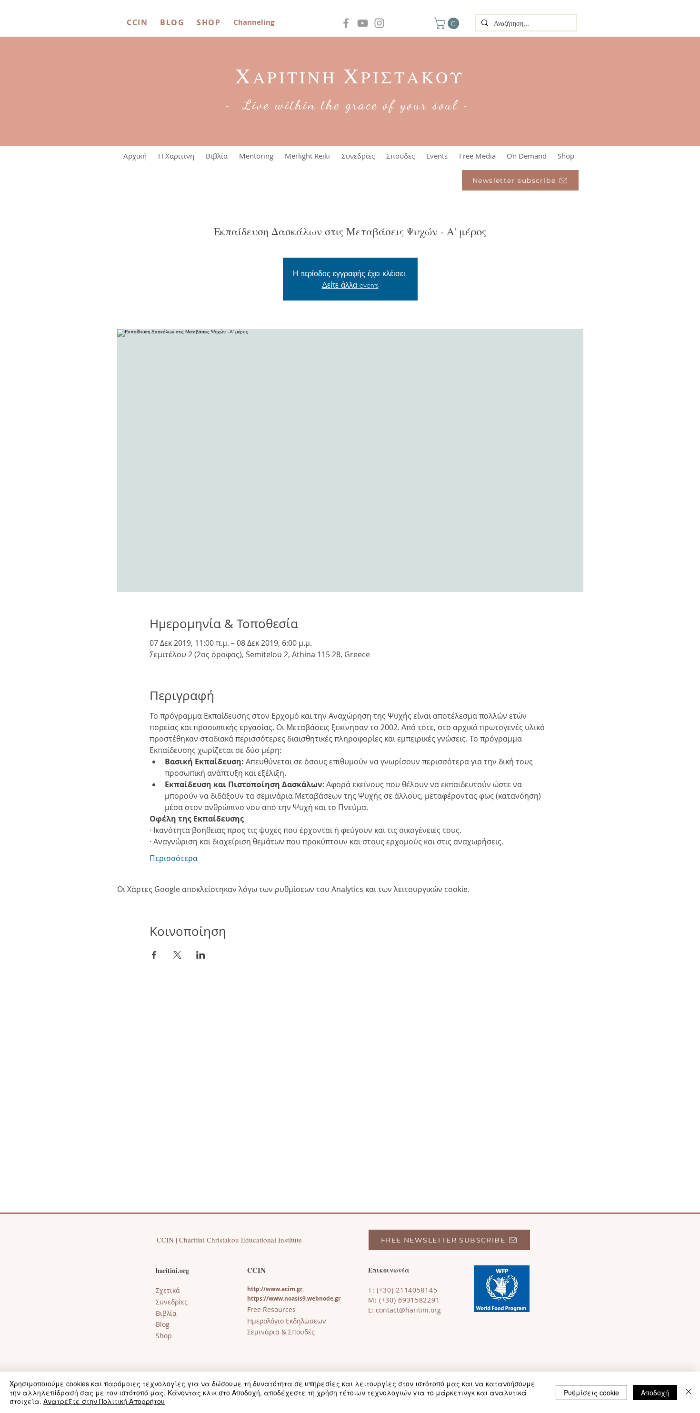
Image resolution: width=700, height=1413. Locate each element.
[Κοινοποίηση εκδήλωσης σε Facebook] (154, 955)
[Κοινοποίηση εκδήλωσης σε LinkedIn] (200, 955)
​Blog (163, 1324)
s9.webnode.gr (320, 1298)
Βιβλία (166, 1313)
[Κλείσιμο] (688, 1392)
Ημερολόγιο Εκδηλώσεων (286, 1320)
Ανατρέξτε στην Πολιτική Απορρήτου (104, 1401)
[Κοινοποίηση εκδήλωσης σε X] (177, 955)
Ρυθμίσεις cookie (591, 1392)
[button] (448, 23)
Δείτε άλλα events (350, 285)
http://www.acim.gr (274, 1289)
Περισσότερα (174, 858)
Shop (164, 1335)
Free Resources (271, 1309)
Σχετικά (168, 1290)
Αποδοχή (655, 1392)
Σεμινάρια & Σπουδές (281, 1331)
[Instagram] (379, 23)
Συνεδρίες (172, 1301)
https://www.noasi (273, 1298)
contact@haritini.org (408, 1309)
